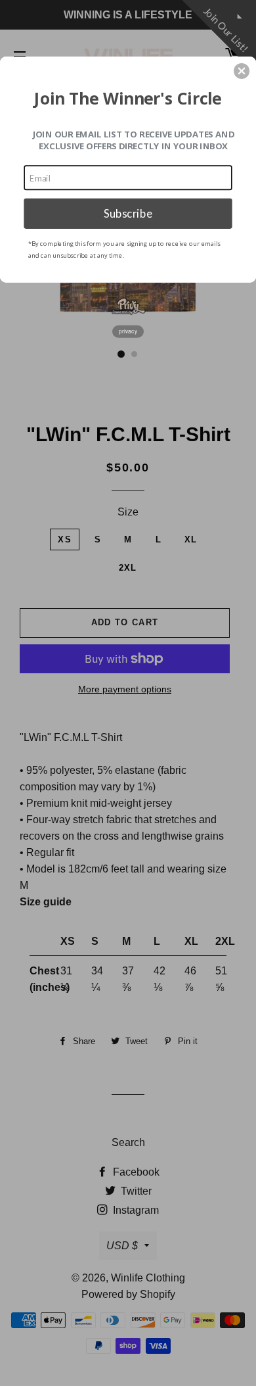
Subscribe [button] (128, 213)
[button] (241, 71)
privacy (128, 331)
